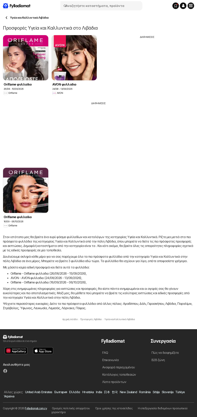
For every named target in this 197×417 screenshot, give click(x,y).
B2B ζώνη (158, 360)
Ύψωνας (26, 308)
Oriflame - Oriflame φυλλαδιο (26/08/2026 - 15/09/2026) (48, 273)
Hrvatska (88, 392)
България (60, 392)
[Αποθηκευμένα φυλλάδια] (175, 5)
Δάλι (142, 304)
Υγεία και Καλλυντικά (142, 237)
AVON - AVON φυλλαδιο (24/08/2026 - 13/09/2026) (46, 278)
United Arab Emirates (38, 392)
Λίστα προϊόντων (114, 382)
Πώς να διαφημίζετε (165, 353)
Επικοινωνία (110, 360)
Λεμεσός (54, 308)
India (99, 392)
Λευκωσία (40, 308)
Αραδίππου (130, 304)
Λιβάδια (170, 304)
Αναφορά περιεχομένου (118, 367)
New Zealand (128, 392)
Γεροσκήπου (155, 304)
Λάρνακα (68, 308)
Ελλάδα (74, 392)
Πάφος (80, 308)
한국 (115, 392)
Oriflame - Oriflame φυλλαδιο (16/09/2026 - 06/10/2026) (48, 282)
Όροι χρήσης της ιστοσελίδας (114, 408)
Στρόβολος (10, 308)
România (144, 392)
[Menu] (191, 5)
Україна (9, 396)
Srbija (156, 392)
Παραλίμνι (184, 304)
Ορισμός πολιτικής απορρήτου (71, 408)
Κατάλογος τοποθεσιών (119, 374)
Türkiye (180, 392)
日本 (107, 392)
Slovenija (167, 392)
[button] (183, 5)
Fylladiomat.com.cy (36, 408)
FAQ (105, 353)
